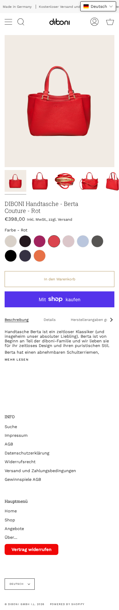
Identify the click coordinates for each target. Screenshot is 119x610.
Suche (11, 426)
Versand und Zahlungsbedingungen (40, 470)
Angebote (14, 528)
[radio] (11, 241)
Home (11, 511)
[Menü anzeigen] (9, 21)
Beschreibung (17, 319)
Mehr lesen (17, 359)
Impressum (16, 435)
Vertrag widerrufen (31, 549)
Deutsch (17, 583)
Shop (10, 520)
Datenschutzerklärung (27, 453)
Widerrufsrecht (20, 461)
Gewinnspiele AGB (23, 479)
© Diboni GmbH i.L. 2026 (24, 604)
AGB (9, 444)
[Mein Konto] (94, 21)
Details (50, 319)
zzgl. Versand (60, 219)
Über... (11, 537)
